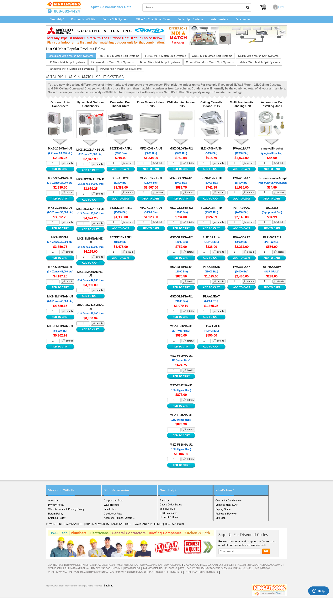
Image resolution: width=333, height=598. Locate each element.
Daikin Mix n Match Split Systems (258, 55)
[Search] (247, 7)
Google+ (62, 594)
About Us (53, 500)
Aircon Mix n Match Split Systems (160, 62)
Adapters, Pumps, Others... (119, 517)
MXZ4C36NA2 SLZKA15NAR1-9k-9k (68, 568)
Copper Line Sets (113, 500)
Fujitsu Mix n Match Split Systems (165, 55)
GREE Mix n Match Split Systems (212, 55)
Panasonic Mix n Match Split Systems (71, 68)
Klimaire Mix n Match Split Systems (112, 62)
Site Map (220, 517)
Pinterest (68, 594)
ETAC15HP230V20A (246, 564)
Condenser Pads (113, 513)
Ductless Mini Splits (83, 19)
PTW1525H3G (132, 568)
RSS (74, 594)
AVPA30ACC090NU (146, 564)
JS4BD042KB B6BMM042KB (64, 564)
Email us (165, 500)
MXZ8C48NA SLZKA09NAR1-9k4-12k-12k (229, 568)
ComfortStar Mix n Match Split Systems (210, 62)
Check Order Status (171, 504)
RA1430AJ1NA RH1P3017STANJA (88, 572)
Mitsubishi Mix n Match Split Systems (71, 55)
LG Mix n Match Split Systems (67, 62)
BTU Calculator (168, 513)
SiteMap (108, 585)
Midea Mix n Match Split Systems (260, 62)
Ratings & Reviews (226, 513)
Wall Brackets (111, 504)
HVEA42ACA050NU (271, 564)
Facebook (50, 594)
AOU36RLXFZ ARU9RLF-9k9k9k (128, 572)
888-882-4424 (167, 508)
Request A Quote (169, 517)
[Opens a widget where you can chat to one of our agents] (318, 591)
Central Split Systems (116, 19)
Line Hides (110, 509)
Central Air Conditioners (228, 500)
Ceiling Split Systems (190, 19)
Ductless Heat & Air (226, 504)
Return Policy (55, 513)
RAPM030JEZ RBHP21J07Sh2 (159, 568)
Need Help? (57, 19)
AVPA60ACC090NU (170, 564)
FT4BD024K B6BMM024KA (106, 568)
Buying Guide (222, 509)
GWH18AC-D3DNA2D (191, 568)
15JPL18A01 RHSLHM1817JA (201, 572)
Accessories (243, 19)
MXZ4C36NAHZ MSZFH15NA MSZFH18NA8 (108, 564)
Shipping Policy (57, 517)
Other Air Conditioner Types (153, 19)
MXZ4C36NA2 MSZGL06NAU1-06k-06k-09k (208, 564)
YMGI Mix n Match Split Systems (119, 55)
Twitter (56, 594)
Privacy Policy (56, 504)
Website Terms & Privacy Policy (66, 509)
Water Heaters (219, 19)
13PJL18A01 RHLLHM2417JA (165, 572)
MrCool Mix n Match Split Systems (121, 68)
